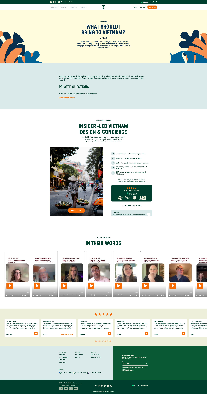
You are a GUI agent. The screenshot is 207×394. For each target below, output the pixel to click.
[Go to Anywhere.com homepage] (103, 7)
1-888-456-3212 (68, 2)
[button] (6, 295)
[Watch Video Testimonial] (36, 333)
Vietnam (103, 38)
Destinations (62, 360)
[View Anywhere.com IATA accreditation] (120, 198)
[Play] (9, 286)
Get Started (76, 210)
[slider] (60, 292)
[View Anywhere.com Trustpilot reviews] (149, 2)
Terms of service (96, 357)
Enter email (126, 363)
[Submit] (146, 363)
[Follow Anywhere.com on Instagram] (111, 386)
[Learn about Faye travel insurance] (127, 197)
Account (136, 7)
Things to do (62, 362)
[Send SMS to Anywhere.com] (54, 2)
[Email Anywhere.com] (51, 2)
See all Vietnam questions (66, 98)
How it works (79, 355)
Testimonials (62, 355)
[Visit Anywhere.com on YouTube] (108, 386)
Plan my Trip (152, 7)
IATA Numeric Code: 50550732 (66, 382)
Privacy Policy (130, 370)
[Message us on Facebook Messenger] (59, 2)
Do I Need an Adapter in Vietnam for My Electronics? (79, 94)
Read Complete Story (67, 334)
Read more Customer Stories (103, 341)
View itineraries (63, 357)
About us (143, 7)
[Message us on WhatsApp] (56, 2)
